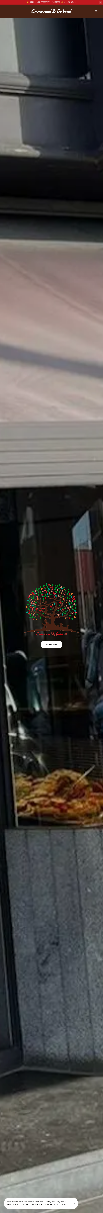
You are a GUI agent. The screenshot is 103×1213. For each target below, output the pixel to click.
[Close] (74, 1203)
